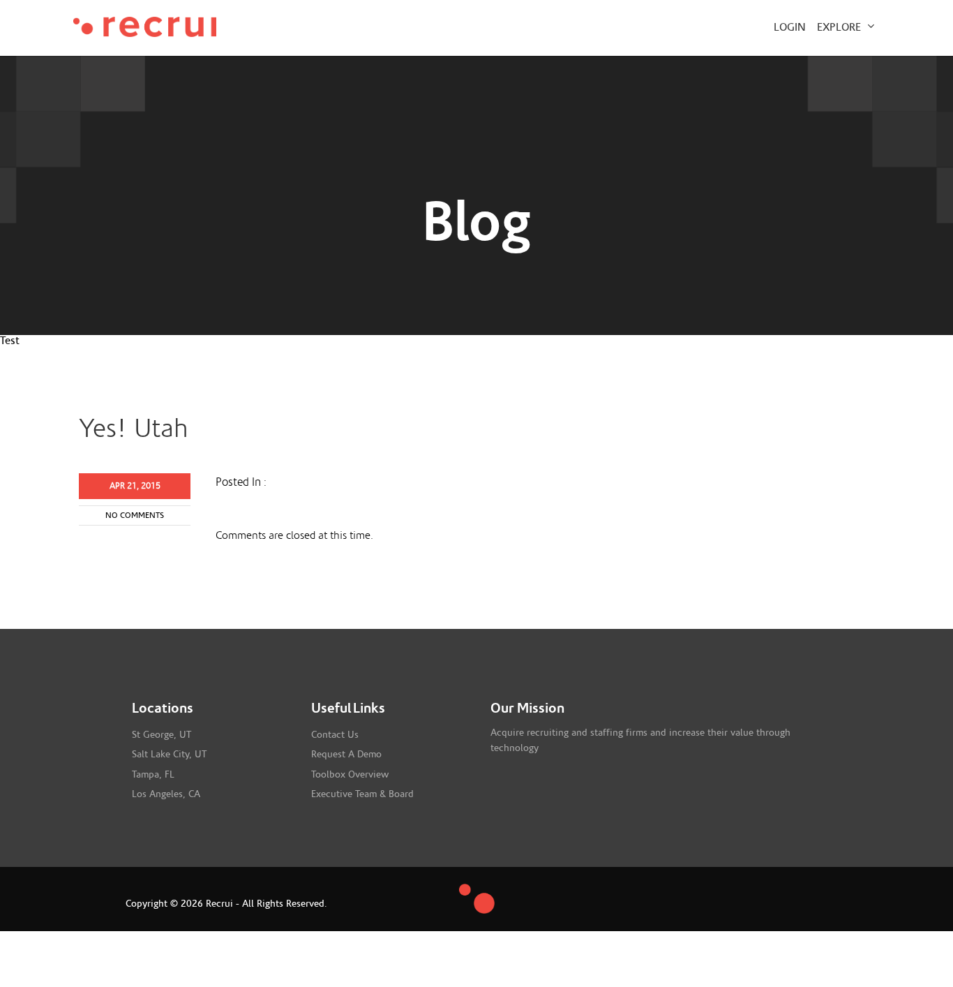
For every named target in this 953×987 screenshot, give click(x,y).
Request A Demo (346, 754)
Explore (840, 27)
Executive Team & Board (362, 794)
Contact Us (335, 735)
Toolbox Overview (350, 775)
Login (790, 27)
